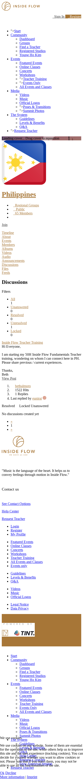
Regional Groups (26, 205)
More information (12, 777)
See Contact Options (16, 504)
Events (15, 59)
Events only (19, 566)
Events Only (32, 83)
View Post (9, 378)
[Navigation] (3, 23)
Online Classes (29, 67)
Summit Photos (33, 111)
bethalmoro (23, 386)
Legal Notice (20, 604)
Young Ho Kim (30, 55)
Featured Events (30, 63)
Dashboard (27, 39)
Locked (16, 331)
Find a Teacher (29, 47)
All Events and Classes (35, 87)
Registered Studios (32, 51)
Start (17, 31)
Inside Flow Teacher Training (22, 342)
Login (15, 526)
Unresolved (19, 323)
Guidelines (27, 119)
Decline (10, 773)
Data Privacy (20, 608)
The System (19, 115)
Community (19, 35)
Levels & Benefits (32, 123)
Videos (24, 95)
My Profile (18, 534)
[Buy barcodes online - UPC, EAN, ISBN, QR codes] (18, 638)
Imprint (32, 777)
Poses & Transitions (37, 107)
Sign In (58, 16)
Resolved (17, 315)
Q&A (23, 127)
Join (5, 225)
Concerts (25, 71)
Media (15, 91)
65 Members (23, 213)
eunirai (37, 398)
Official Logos (29, 103)
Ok (2, 773)
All (13, 299)
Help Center (10, 511)
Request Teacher (25, 131)
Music (23, 99)
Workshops (27, 75)
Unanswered (19, 307)
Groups (24, 43)
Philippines (19, 194)
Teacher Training (35, 79)
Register (74, 16)
